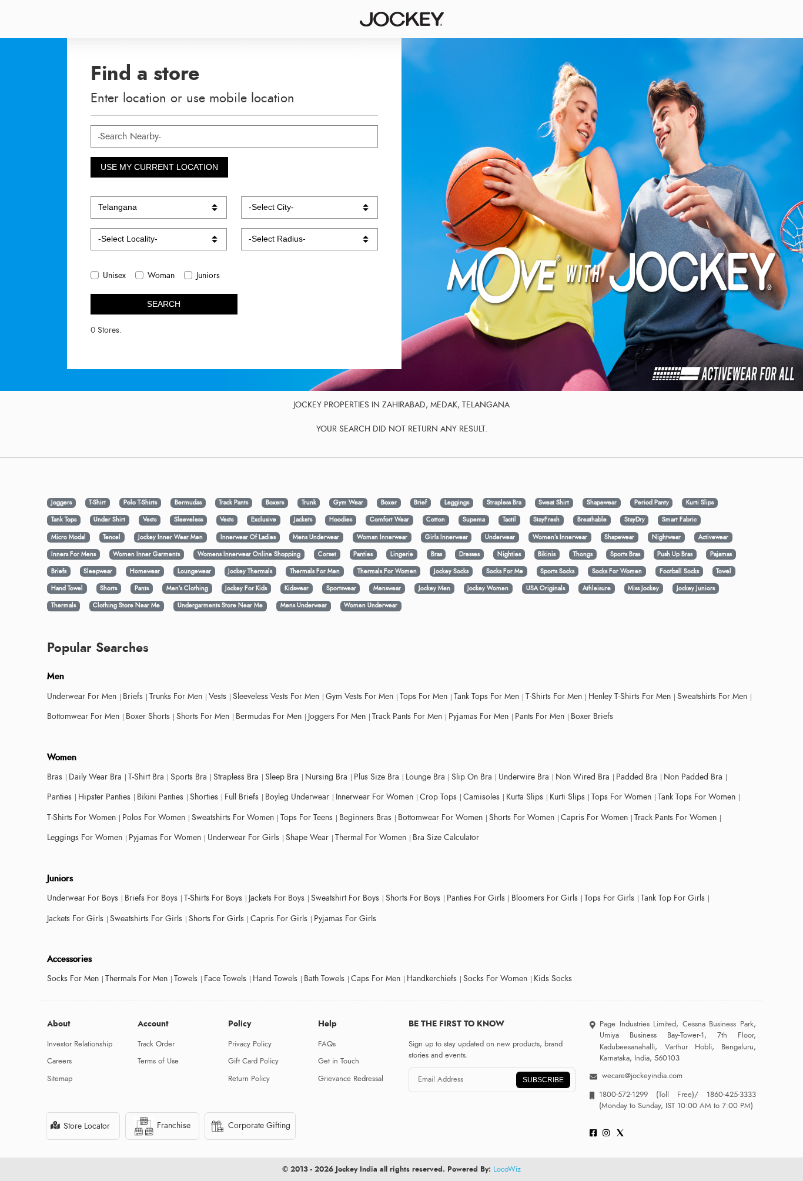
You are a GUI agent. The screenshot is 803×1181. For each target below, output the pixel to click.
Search (163, 304)
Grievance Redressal (350, 1078)
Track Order (156, 1044)
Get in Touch (338, 1061)
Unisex (114, 275)
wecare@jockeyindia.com (642, 1075)
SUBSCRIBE (543, 1080)
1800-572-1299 (623, 1094)
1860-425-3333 (727, 1094)
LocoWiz (507, 1169)
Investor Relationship (79, 1044)
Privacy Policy (250, 1044)
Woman (161, 275)
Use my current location (159, 167)
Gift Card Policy (253, 1061)
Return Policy (249, 1078)
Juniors (208, 275)
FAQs (327, 1044)
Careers (59, 1061)
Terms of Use (158, 1061)
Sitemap (59, 1078)
